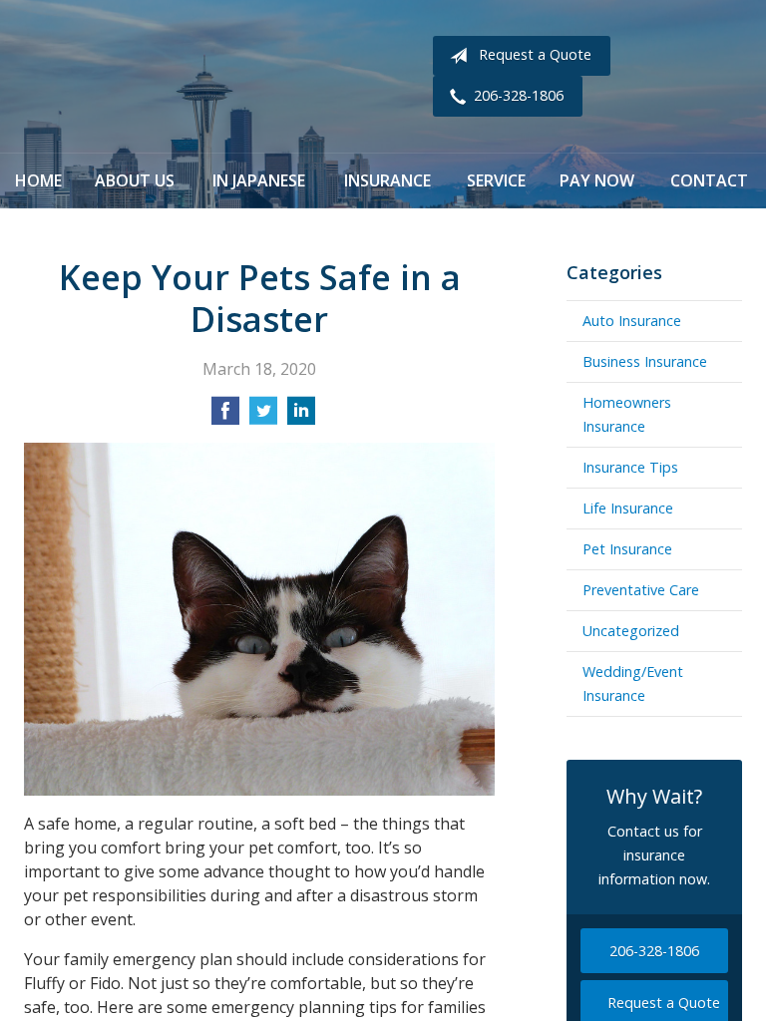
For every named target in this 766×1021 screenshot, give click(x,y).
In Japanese (258, 180)
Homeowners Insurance (626, 414)
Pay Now (597, 180)
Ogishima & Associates (228, 76)
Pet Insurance (627, 548)
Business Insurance (644, 361)
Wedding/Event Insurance (632, 683)
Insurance (387, 180)
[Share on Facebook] (225, 417)
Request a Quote (535, 54)
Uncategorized (630, 630)
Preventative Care (640, 589)
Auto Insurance (631, 320)
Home (38, 180)
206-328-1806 (519, 95)
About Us (135, 180)
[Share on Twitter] (263, 417)
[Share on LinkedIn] (301, 417)
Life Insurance (627, 508)
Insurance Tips (630, 467)
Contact (709, 180)
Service (496, 180)
